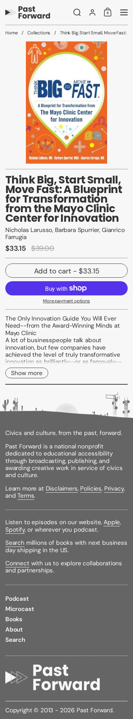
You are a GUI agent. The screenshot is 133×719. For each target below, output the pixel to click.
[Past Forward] (27, 12)
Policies (90, 488)
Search (14, 543)
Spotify (15, 529)
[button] (77, 12)
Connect (17, 563)
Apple (112, 522)
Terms (25, 495)
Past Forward (95, 710)
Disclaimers (62, 488)
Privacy (114, 488)
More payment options (66, 301)
